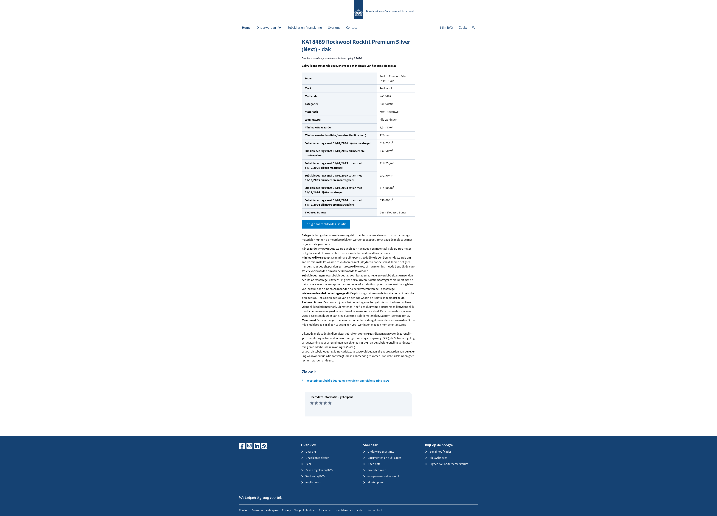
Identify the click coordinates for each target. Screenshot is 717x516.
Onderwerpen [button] (266, 28)
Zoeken (464, 28)
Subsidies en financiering (305, 28)
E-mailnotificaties (440, 451)
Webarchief (375, 510)
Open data (374, 464)
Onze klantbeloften (317, 458)
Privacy (286, 510)
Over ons (334, 28)
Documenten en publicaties (384, 458)
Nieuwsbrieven (438, 458)
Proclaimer (325, 510)
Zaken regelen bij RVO (319, 470)
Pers (308, 464)
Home (246, 28)
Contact (351, 28)
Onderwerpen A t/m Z (380, 451)
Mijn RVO (446, 28)
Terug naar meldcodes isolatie (326, 224)
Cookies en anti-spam (265, 510)
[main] (358, 234)
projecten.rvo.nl (377, 470)
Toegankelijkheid (305, 510)
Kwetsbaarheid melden (350, 510)
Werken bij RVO (315, 476)
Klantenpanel (375, 482)
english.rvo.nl (313, 482)
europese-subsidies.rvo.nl (383, 476)
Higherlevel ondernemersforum (448, 464)
